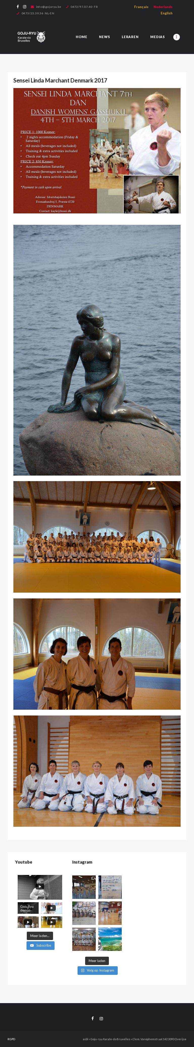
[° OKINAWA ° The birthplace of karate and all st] (110, 939)
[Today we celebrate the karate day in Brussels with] (110, 887)
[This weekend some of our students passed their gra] (84, 887)
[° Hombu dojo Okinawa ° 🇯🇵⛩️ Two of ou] (84, 939)
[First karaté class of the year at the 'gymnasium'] (110, 913)
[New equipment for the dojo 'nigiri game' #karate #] (84, 913)
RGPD (11, 1039)
